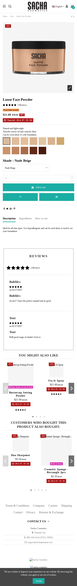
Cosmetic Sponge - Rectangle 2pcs (56, 471)
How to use (41, 218)
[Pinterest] (14, 208)
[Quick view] (25, 388)
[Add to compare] (56, 197)
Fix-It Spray (56, 380)
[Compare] (21, 388)
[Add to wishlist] (20, 197)
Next (71, 388)
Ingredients (25, 218)
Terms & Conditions (17, 505)
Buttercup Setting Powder (20, 394)
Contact (18, 512)
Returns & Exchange (51, 512)
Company (39, 505)
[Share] (4, 208)
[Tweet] (7, 208)
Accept (39, 581)
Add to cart (41, 187)
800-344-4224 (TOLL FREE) (40, 537)
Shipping (66, 505)
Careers (52, 505)
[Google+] (11, 208)
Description (9, 218)
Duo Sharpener (20, 455)
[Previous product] (72, 16)
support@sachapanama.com (40, 542)
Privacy (30, 512)
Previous (5, 388)
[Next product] (73, 16)
